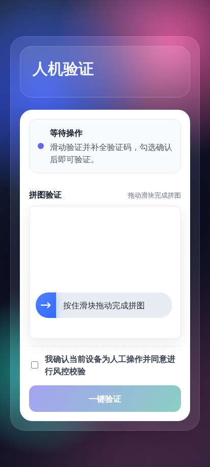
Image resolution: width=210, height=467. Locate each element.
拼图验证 (45, 194)
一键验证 (105, 399)
